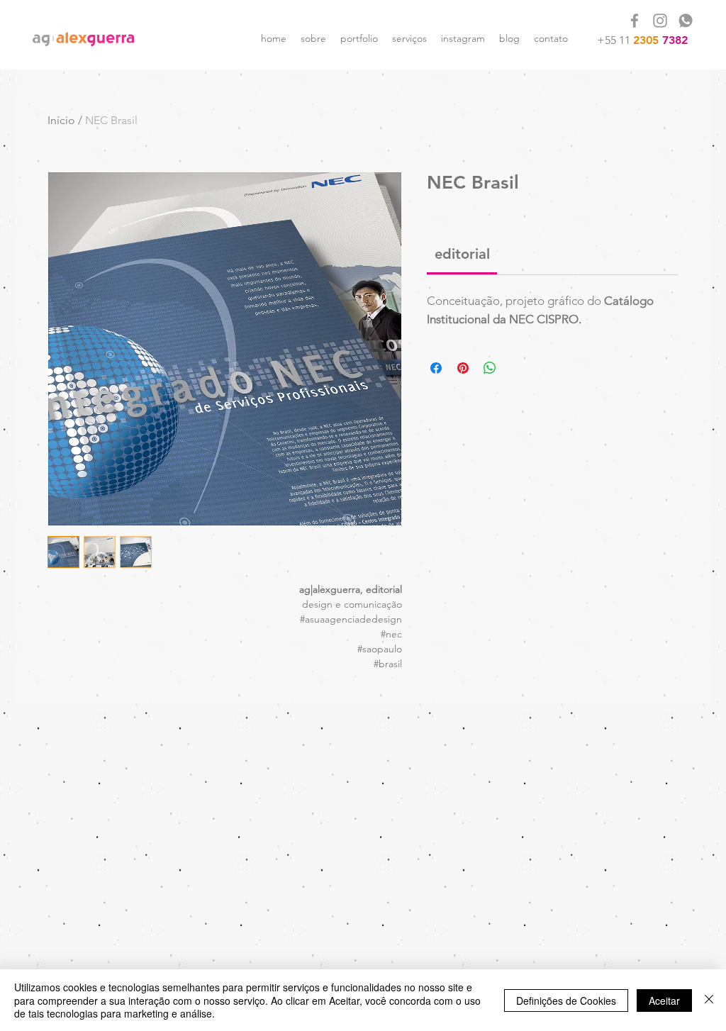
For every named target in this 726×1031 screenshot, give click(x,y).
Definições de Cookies (566, 1000)
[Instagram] (660, 20)
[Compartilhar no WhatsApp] (489, 368)
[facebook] (634, 20)
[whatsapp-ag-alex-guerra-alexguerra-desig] (685, 20)
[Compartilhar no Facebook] (436, 368)
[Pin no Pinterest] (462, 368)
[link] (462, 253)
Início (61, 120)
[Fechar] (708, 1000)
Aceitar (664, 1000)
